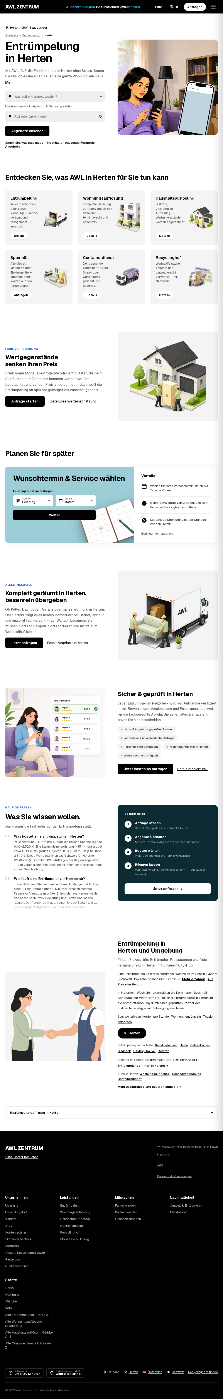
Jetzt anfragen (24, 643)
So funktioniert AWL (111, 7)
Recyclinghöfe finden (203, 1372)
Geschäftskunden (128, 1219)
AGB (160, 1165)
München (12, 1301)
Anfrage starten (25, 401)
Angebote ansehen (27, 131)
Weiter (54, 515)
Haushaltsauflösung (186, 1074)
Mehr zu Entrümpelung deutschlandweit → (149, 1087)
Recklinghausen (166, 1045)
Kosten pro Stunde (155, 1016)
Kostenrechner (15, 1232)
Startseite (11, 35)
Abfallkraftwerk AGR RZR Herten (167, 1060)
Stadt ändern (39, 28)
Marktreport (178, 1212)
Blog (8, 1226)
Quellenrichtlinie (16, 1266)
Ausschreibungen (80, 7)
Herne (184, 1045)
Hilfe (158, 7)
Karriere (10, 1219)
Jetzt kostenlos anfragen (145, 769)
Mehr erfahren (193, 979)
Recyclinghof (69, 1232)
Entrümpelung (31, 35)
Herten (134, 1033)
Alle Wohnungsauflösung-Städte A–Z (24, 1323)
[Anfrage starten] (168, 87)
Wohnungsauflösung (155, 1074)
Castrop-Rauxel (144, 1051)
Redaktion (12, 1259)
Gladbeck (124, 1051)
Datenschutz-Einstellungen (174, 1176)
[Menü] (213, 6)
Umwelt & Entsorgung (186, 1205)
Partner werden (126, 1212)
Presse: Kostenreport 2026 (25, 1252)
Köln (8, 1308)
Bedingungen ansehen (157, 534)
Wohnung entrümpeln (186, 1016)
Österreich (155, 1372)
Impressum (164, 1154)
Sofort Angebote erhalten (67, 643)
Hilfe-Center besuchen (21, 1157)
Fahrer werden (125, 1205)
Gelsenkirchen (200, 1045)
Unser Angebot (16, 1212)
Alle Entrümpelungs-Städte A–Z (28, 1315)
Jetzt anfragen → (168, 888)
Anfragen (195, 7)
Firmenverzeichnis (18, 1239)
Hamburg (12, 1294)
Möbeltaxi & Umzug (74, 1239)
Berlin (9, 1288)
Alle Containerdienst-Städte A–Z (28, 1345)
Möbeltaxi (131, 7)
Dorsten (163, 1051)
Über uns (11, 1205)
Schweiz (178, 1372)
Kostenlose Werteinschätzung (72, 401)
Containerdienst (130, 1079)
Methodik (12, 1246)
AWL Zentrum (22, 7)
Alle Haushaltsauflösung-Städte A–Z (29, 1334)
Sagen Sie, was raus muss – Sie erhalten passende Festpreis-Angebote (50, 145)
